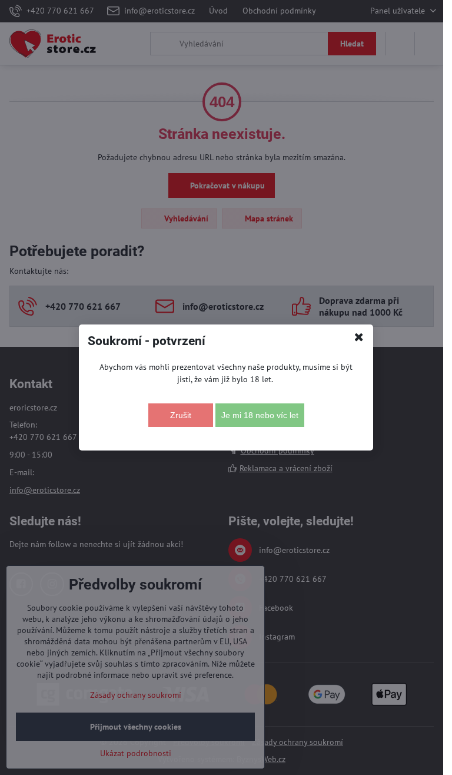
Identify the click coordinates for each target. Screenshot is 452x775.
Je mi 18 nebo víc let (259, 415)
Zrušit (180, 415)
